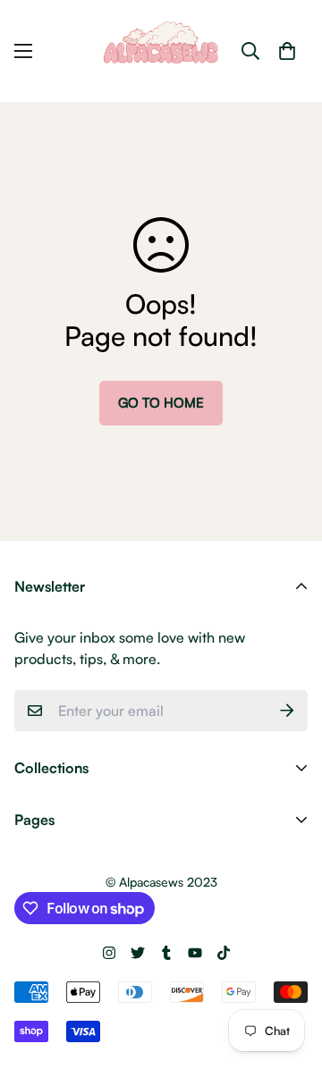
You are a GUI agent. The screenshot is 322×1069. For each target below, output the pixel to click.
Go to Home (161, 402)
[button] (287, 51)
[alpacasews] (161, 51)
